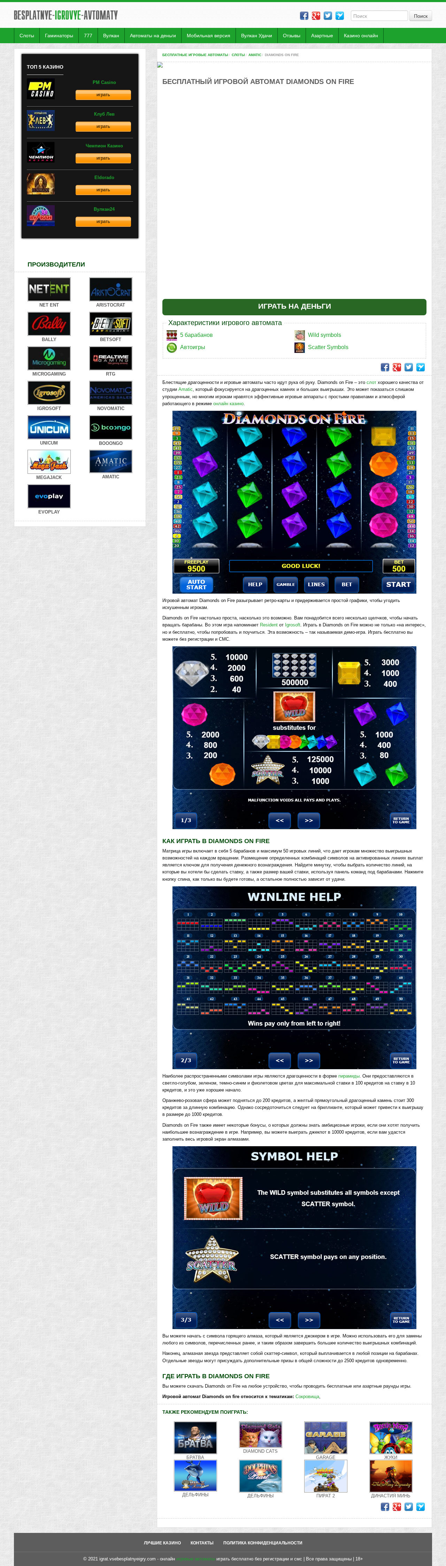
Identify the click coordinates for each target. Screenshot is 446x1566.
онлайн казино (228, 403)
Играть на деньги (294, 306)
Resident (269, 624)
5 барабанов (196, 335)
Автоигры (192, 347)
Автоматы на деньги (153, 35)
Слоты (27, 35)
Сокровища (307, 1396)
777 (88, 35)
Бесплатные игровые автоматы (195, 55)
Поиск (421, 15)
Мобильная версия (208, 35)
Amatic (254, 55)
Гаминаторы (59, 35)
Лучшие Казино (162, 1543)
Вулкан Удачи (256, 35)
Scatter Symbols (328, 347)
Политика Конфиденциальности (262, 1543)
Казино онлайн (361, 35)
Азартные (322, 35)
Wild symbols (324, 335)
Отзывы (291, 35)
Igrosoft (292, 624)
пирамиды (349, 1076)
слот (371, 382)
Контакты (202, 1543)
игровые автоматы (195, 1558)
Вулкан (111, 35)
